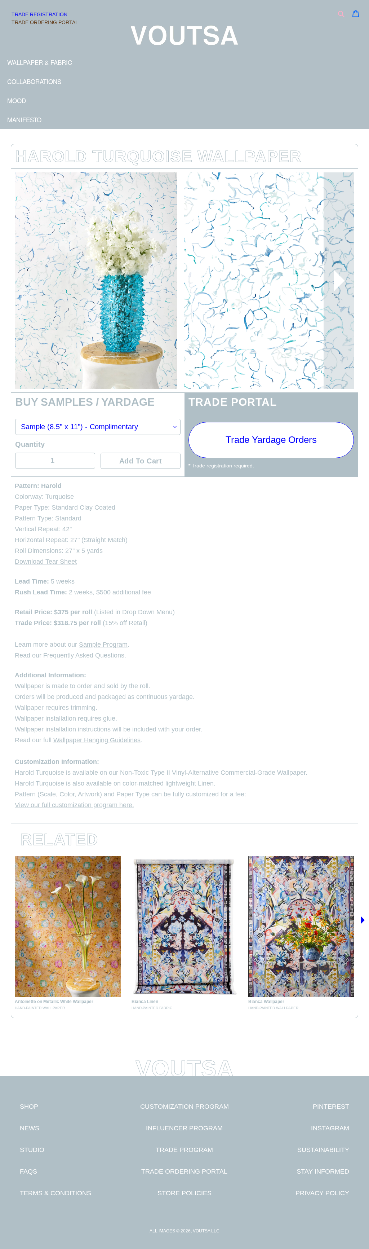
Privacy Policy (322, 1193)
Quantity (30, 444)
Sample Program (103, 644)
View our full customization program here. (74, 805)
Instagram (330, 1128)
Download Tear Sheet (46, 561)
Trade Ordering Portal (45, 22)
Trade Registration (39, 14)
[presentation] (339, 280)
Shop (29, 1106)
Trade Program (184, 1149)
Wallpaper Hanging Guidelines (97, 740)
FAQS (28, 1171)
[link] (68, 933)
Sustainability (323, 1149)
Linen (206, 783)
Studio (32, 1149)
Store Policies (184, 1193)
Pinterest (331, 1106)
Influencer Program (184, 1128)
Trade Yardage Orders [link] (271, 439)
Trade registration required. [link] (223, 466)
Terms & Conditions (55, 1193)
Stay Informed (323, 1171)
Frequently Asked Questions (83, 655)
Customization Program (184, 1106)
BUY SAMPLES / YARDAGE (85, 402)
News (29, 1128)
